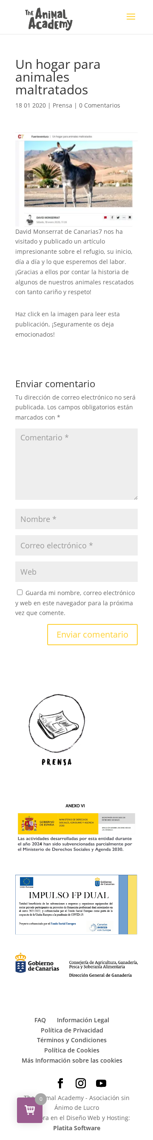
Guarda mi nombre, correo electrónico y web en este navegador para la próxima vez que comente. (75, 603)
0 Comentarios (99, 105)
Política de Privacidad (72, 1030)
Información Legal (83, 1020)
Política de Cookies (71, 1050)
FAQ (40, 1020)
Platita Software (76, 1128)
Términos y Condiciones (72, 1040)
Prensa (62, 105)
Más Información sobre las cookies (72, 1060)
